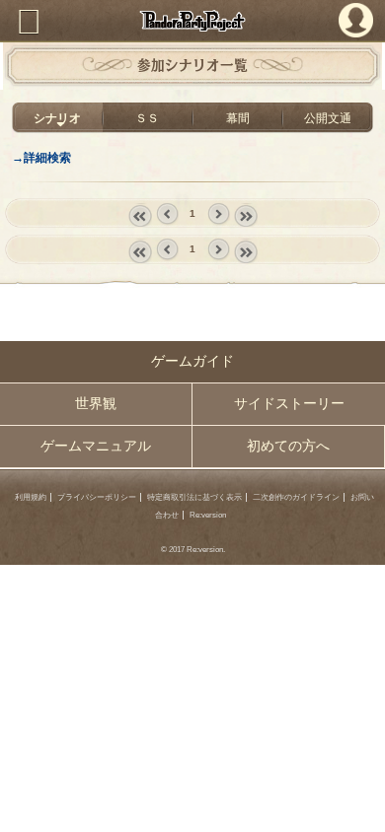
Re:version (208, 515)
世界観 (95, 403)
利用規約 (30, 497)
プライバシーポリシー (96, 497)
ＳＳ (147, 117)
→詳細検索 (41, 157)
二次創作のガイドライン (296, 497)
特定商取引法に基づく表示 (194, 497)
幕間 (238, 117)
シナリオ (57, 117)
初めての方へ (288, 446)
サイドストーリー (289, 403)
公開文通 (327, 117)
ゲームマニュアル (95, 446)
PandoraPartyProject (192, 21)
